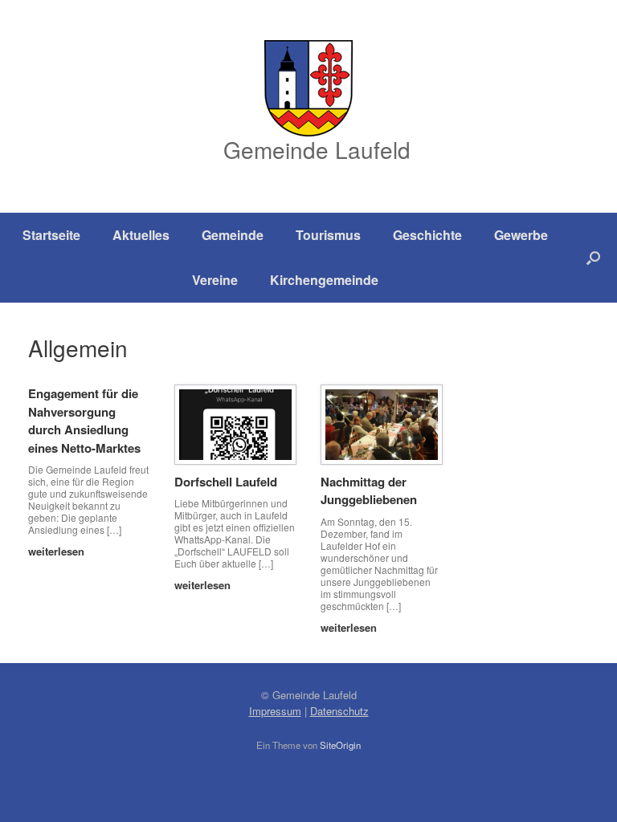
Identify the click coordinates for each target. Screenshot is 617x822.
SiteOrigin (340, 745)
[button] (593, 258)
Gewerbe (521, 235)
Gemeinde (233, 235)
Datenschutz (339, 710)
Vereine (215, 280)
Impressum (275, 710)
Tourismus (328, 235)
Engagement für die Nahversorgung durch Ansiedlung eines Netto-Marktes (84, 421)
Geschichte (427, 235)
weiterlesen (58, 551)
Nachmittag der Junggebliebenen (369, 491)
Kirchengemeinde (324, 280)
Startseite (51, 235)
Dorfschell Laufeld (225, 481)
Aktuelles (141, 235)
